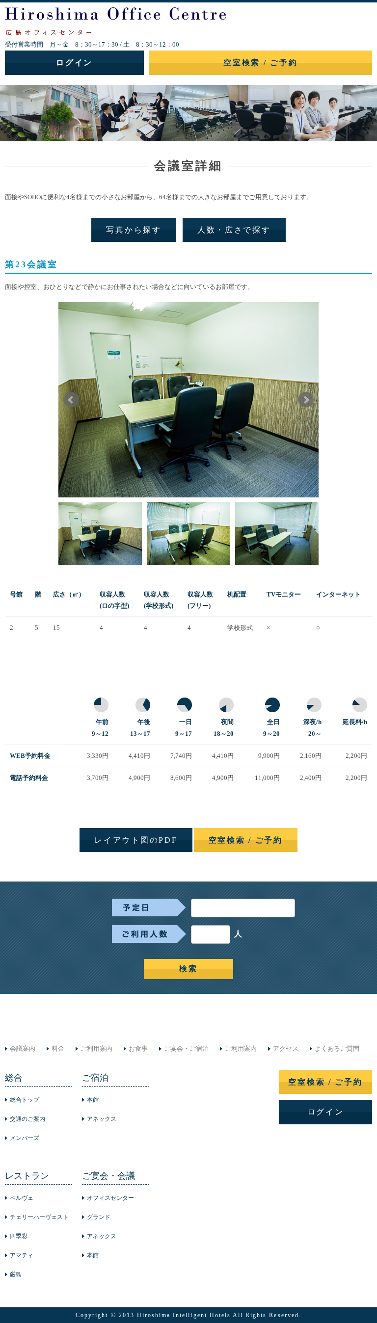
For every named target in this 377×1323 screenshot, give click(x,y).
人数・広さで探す (234, 230)
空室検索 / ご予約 (260, 62)
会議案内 (22, 1048)
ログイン (74, 62)
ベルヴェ (21, 1197)
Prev (71, 400)
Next (306, 400)
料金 (58, 1048)
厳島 (16, 1274)
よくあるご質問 (337, 1048)
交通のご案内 (27, 1118)
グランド (98, 1217)
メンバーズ (24, 1138)
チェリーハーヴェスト (39, 1217)
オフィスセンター (110, 1197)
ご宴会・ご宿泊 (186, 1048)
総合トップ (24, 1099)
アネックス (101, 1118)
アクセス (285, 1048)
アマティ (21, 1255)
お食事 (138, 1048)
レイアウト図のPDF (135, 840)
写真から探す (133, 230)
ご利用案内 (96, 1048)
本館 (93, 1099)
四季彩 (18, 1236)
